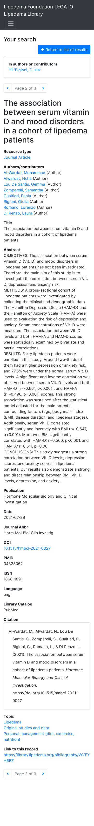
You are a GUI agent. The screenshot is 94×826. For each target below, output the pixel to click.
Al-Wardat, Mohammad (24, 172)
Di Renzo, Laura (18, 213)
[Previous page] (8, 88)
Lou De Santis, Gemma (24, 184)
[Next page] (43, 88)
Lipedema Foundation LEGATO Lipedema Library (38, 10)
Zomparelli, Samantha (23, 190)
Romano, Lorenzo (20, 207)
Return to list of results (65, 49)
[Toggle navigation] (10, 23)
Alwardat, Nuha (18, 178)
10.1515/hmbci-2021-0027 (27, 548)
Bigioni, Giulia (16, 201)
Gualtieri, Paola (17, 195)
